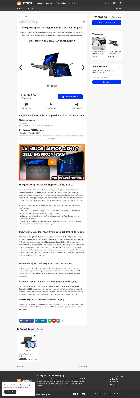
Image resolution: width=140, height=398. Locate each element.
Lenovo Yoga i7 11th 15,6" (26, 355)
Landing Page (29, 8)
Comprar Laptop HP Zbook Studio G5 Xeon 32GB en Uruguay (114, 53)
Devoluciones (118, 394)
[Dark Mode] (107, 3)
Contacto (115, 382)
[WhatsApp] (50, 321)
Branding (115, 379)
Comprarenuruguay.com (41, 394)
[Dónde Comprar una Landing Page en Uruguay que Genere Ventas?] (99, 43)
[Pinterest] (54, 321)
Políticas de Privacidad (103, 394)
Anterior (21, 366)
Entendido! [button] (10, 392)
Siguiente (82, 366)
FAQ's (114, 384)
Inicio (20, 8)
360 (25, 17)
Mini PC (72, 3)
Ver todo (40, 329)
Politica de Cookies (21, 387)
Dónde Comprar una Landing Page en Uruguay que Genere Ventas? (98, 53)
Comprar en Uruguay (29, 22)
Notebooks (49, 3)
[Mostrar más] (62, 321)
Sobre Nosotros (117, 376)
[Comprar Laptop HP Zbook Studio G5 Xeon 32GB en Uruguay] (114, 43)
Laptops (39, 3)
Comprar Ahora (71, 97)
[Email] (58, 321)
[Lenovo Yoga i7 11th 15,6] (28, 343)
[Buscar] (120, 3)
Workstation (61, 3)
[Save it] (83, 22)
